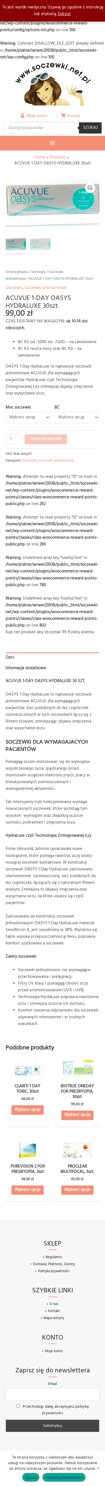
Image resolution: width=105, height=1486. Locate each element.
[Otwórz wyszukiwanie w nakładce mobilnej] (53, 128)
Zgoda (30, 1477)
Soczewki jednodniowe (46, 288)
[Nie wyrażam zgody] (98, 1468)
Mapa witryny (53, 1318)
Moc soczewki (18, 407)
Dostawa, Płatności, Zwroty (54, 1264)
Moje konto (54, 1351)
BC (57, 407)
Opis (10, 657)
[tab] (52, 657)
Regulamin (54, 1257)
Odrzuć (64, 14)
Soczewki (38, 272)
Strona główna (17, 272)
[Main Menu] (53, 143)
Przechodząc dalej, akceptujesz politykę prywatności (55, 1410)
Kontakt (54, 1311)
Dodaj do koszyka (45, 439)
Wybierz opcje (28, 1110)
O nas (54, 1304)
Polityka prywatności (53, 1271)
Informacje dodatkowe (26, 668)
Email (52, 1384)
